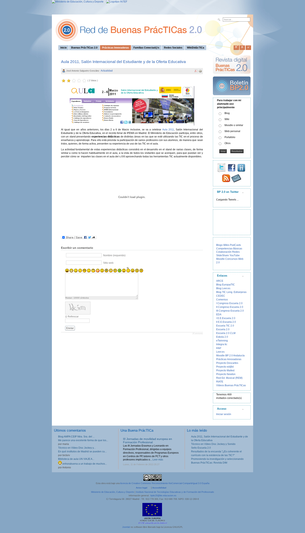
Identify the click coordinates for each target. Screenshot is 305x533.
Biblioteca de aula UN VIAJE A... (76, 459)
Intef (218, 348)
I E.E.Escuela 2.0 (225, 318)
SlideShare (222, 255)
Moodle (220, 258)
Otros (227, 143)
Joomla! (126, 527)
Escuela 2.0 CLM (225, 333)
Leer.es (220, 351)
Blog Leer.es (223, 288)
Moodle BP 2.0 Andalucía (230, 355)
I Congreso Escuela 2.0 (229, 303)
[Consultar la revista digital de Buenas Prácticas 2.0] (232, 75)
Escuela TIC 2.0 (225, 325)
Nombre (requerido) (114, 255)
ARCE (219, 280)
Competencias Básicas (229, 248)
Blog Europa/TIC (225, 284)
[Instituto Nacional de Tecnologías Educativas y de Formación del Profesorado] (115, 1)
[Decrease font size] (248, 47)
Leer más (157, 459)
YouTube (234, 255)
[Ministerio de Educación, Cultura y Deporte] (78, 1)
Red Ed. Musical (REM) (229, 377)
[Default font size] (242, 47)
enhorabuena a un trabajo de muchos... (84, 463)
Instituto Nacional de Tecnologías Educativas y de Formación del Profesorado (175, 492)
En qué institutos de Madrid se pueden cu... (82, 451)
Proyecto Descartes (227, 363)
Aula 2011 (168, 129)
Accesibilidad (159, 488)
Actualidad (107, 70)
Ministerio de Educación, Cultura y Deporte (112, 492)
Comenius (222, 299)
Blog (227, 113)
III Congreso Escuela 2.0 (230, 310)
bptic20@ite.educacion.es (163, 495)
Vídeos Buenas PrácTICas (231, 385)
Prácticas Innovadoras (228, 359)
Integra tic (221, 344)
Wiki (226, 119)
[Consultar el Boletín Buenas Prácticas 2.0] (232, 96)
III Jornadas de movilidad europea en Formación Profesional (147, 440)
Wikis (226, 245)
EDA (218, 314)
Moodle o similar (233, 125)
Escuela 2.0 (222, 329)
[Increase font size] (236, 47)
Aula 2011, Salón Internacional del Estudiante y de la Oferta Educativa (123, 61)
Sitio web (108, 262)
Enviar (70, 328)
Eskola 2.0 (222, 336)
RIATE (219, 381)
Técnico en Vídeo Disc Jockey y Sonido (213, 444)
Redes (236, 251)
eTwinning (222, 340)
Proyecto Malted (225, 370)
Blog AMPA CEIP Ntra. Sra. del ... (76, 436)
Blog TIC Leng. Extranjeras (231, 292)
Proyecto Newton (225, 374)
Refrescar (73, 316)
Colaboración (224, 251)
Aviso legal (141, 488)
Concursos (231, 258)
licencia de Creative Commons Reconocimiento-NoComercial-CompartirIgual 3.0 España (164, 483)
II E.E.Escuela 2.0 (226, 322)
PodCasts (235, 245)
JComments (197, 334)
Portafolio (229, 137)
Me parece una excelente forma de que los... (83, 440)
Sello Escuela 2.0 (201, 447)
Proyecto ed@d (225, 366)
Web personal (232, 131)
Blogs (219, 245)
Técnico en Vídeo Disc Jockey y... (76, 447)
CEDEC (220, 295)
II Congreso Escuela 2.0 (229, 307)
